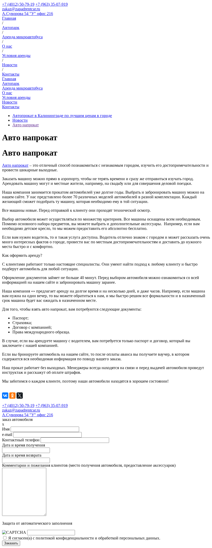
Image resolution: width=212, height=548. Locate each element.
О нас (7, 46)
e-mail (7, 434)
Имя (6, 429)
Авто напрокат (25, 125)
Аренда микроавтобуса (22, 37)
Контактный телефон (21, 440)
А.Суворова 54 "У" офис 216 (27, 13)
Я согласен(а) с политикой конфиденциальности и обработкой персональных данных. (84, 538)
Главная (9, 18)
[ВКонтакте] (5, 395)
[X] (20, 395)
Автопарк (10, 27)
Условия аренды (16, 55)
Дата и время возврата (21, 455)
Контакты (10, 74)
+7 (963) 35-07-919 (51, 4)
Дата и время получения (23, 445)
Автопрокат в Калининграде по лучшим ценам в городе (62, 115)
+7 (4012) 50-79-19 (18, 4)
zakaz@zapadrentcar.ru (21, 9)
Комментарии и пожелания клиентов (89, 465)
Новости (9, 65)
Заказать (11, 543)
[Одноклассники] (12, 395)
